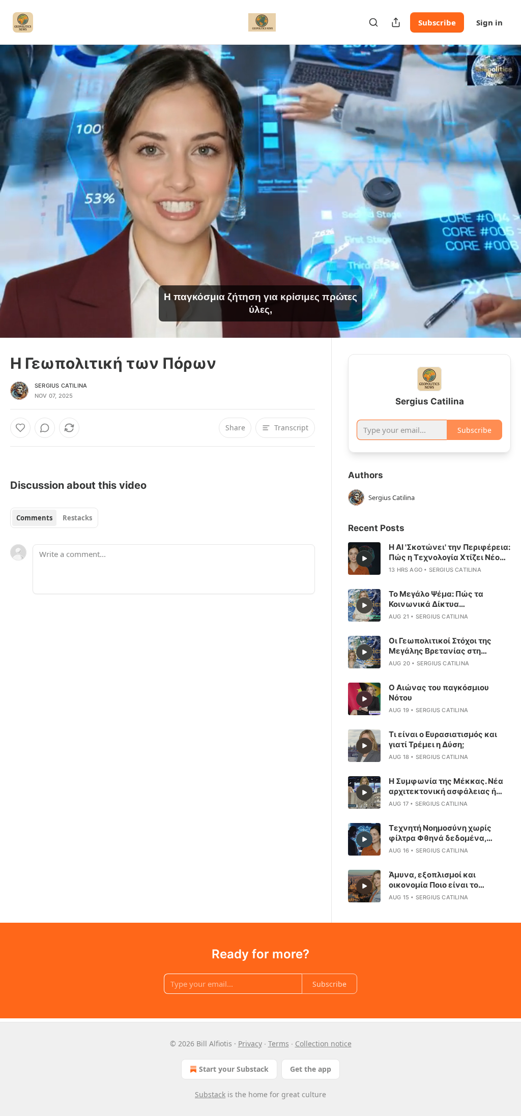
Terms (278, 1043)
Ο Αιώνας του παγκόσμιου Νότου (439, 692)
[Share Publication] (396, 22)
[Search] (373, 22)
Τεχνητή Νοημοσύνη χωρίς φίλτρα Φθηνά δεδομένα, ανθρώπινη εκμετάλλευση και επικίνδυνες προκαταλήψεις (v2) (447, 833)
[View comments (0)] (499, 191)
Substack (210, 1094)
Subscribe (437, 22)
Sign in (489, 22)
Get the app (310, 1069)
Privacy (250, 1043)
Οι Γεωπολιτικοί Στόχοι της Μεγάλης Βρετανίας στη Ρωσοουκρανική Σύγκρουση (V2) (442, 646)
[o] (364, 558)
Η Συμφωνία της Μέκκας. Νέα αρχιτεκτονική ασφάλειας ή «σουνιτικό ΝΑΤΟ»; (446, 786)
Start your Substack (234, 1069)
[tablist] (54, 518)
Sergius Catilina (61, 385)
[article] (429, 558)
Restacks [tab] (77, 517)
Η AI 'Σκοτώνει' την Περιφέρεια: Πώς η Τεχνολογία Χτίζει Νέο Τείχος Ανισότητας (449, 552)
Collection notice (323, 1043)
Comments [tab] (34, 517)
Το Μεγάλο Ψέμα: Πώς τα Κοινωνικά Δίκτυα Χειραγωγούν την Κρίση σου (442, 599)
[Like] (20, 428)
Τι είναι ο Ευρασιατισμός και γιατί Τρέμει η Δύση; (443, 739)
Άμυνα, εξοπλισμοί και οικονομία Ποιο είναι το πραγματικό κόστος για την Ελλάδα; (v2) (441, 880)
